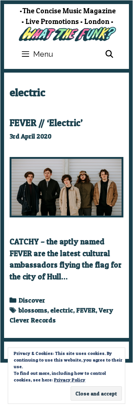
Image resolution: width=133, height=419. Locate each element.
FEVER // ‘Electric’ (46, 122)
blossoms (32, 310)
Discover (31, 300)
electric (61, 310)
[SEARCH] (109, 54)
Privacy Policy (69, 380)
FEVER (86, 310)
